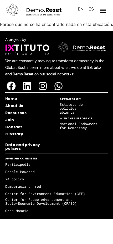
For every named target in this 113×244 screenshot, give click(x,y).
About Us (14, 105)
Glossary (14, 134)
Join (9, 120)
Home (11, 98)
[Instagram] (43, 86)
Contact (13, 127)
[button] (103, 11)
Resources (16, 112)
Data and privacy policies (22, 146)
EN (81, 9)
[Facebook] (11, 86)
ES (91, 9)
